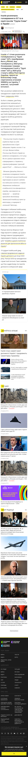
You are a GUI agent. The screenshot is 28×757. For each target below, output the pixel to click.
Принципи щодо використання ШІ (6, 703)
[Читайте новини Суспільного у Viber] (17, 733)
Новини (17, 688)
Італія (3, 54)
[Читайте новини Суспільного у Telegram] (20, 733)
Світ (2, 680)
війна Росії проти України (13, 74)
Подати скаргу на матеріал (6, 715)
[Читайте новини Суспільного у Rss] (2, 733)
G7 (7, 7)
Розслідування (19, 674)
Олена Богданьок (9, 28)
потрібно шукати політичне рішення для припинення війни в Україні (13, 243)
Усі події (3, 669)
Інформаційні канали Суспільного (5, 708)
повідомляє (10, 96)
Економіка (18, 677)
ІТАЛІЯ (3, 7)
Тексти (17, 654)
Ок (14, 753)
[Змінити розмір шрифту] (24, 31)
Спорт (17, 685)
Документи (18, 715)
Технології (18, 682)
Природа (3, 685)
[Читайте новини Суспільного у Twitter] (8, 733)
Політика (4, 677)
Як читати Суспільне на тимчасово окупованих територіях (19, 709)
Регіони (17, 672)
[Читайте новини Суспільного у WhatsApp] (24, 733)
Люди (16, 680)
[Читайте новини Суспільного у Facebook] (5, 733)
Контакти (18, 695)
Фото (16, 657)
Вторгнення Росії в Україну (8, 9)
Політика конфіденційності (20, 703)
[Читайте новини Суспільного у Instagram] (11, 733)
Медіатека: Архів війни (6, 660)
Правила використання (19, 699)
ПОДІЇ (17, 9)
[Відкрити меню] (26, 2)
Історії (3, 682)
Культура (4, 688)
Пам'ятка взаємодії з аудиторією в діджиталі (19, 721)
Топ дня (17, 669)
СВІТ (22, 9)
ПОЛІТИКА (12, 7)
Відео (2, 657)
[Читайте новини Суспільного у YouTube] (14, 733)
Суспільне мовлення (4, 699)
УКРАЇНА (18, 7)
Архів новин (5, 695)
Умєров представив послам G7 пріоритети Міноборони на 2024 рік (13, 318)
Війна (2, 654)
